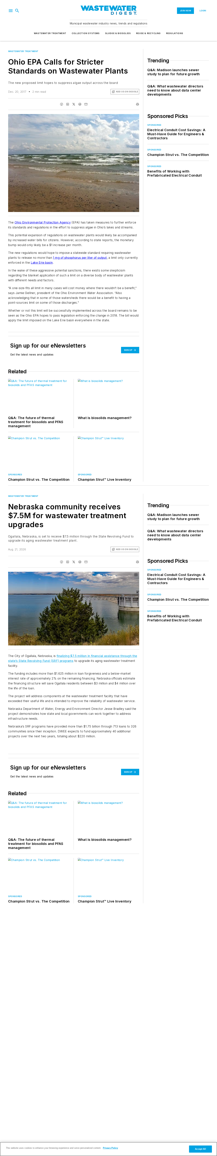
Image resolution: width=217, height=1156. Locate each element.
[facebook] (61, 104)
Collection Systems (86, 33)
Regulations (174, 33)
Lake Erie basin (42, 262)
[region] (108, 1149)
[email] (86, 104)
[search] (17, 10)
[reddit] (80, 104)
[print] (137, 104)
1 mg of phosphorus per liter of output (80, 257)
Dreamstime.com (125, 575)
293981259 (98, 575)
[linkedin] (67, 104)
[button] (10, 10)
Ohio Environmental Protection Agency (43, 222)
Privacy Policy (110, 1148)
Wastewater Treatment (50, 33)
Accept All (200, 1149)
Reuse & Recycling (148, 33)
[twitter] (73, 104)
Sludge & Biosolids (118, 33)
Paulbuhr (111, 575)
